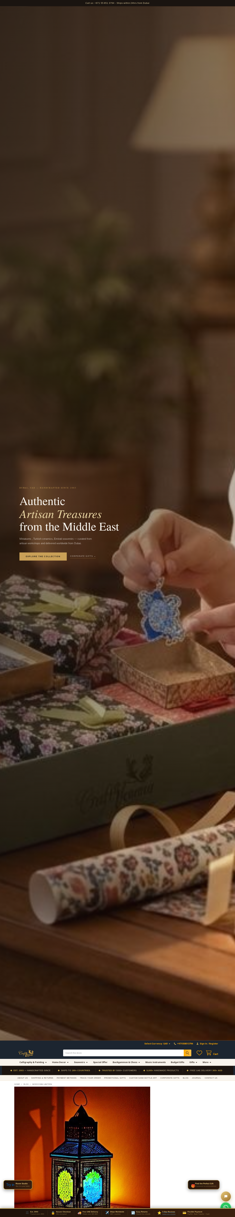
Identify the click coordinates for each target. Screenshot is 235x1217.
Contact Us (211, 1078)
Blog (186, 1078)
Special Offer (100, 1062)
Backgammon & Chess (125, 1062)
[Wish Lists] (200, 1053)
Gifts (192, 1062)
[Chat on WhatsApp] (226, 1208)
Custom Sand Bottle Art (143, 1078)
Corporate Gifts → (83, 556)
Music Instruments (155, 1062)
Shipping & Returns (42, 1078)
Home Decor (59, 1062)
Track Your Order (90, 1078)
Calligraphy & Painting (31, 1062)
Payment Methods (67, 1078)
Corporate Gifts (169, 1078)
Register (213, 1043)
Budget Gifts (177, 1062)
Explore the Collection (43, 556)
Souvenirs (79, 1062)
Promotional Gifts (115, 1078)
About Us (23, 1078)
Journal (196, 1078)
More (206, 1062)
